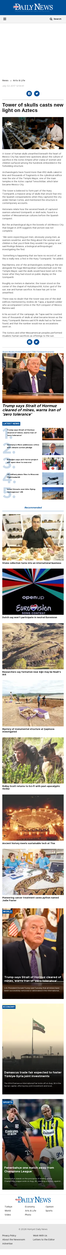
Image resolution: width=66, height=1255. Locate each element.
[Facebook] (29, 93)
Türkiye (8, 1207)
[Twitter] (37, 93)
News (5, 81)
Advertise (7, 1244)
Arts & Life (19, 81)
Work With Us (40, 1236)
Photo (28, 1215)
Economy (30, 1207)
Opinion (50, 1207)
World (8, 1211)
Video (8, 1215)
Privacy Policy (9, 1236)
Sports (49, 1211)
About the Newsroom (13, 1240)
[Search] (51, 19)
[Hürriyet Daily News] (33, 7)
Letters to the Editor (44, 1240)
